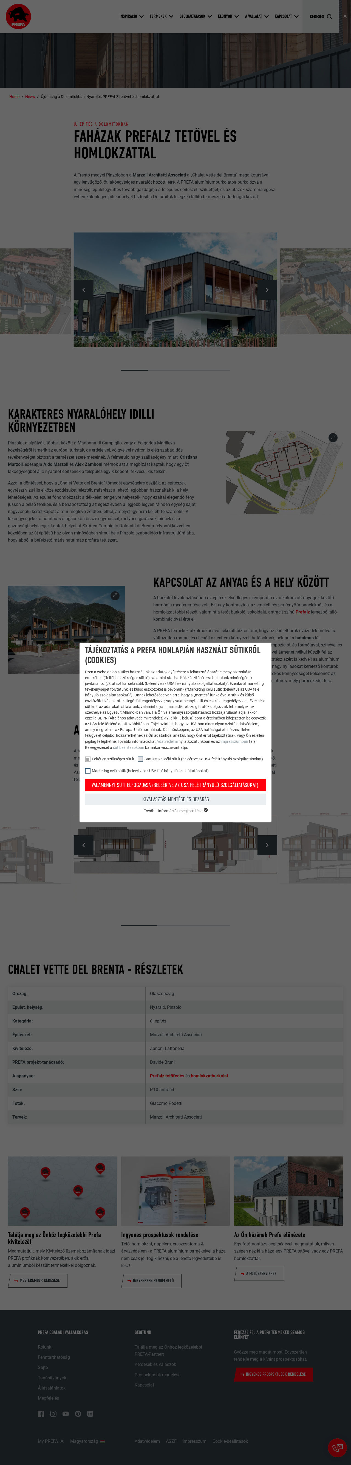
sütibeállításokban (128, 747)
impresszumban (234, 741)
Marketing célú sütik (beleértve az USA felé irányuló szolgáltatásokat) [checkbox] (150, 771)
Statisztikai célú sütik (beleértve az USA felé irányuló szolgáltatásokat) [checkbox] (204, 759)
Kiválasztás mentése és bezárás (175, 799)
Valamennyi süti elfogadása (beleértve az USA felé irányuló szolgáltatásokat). (176, 785)
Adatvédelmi (168, 741)
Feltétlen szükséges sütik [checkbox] (113, 759)
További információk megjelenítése (173, 811)
